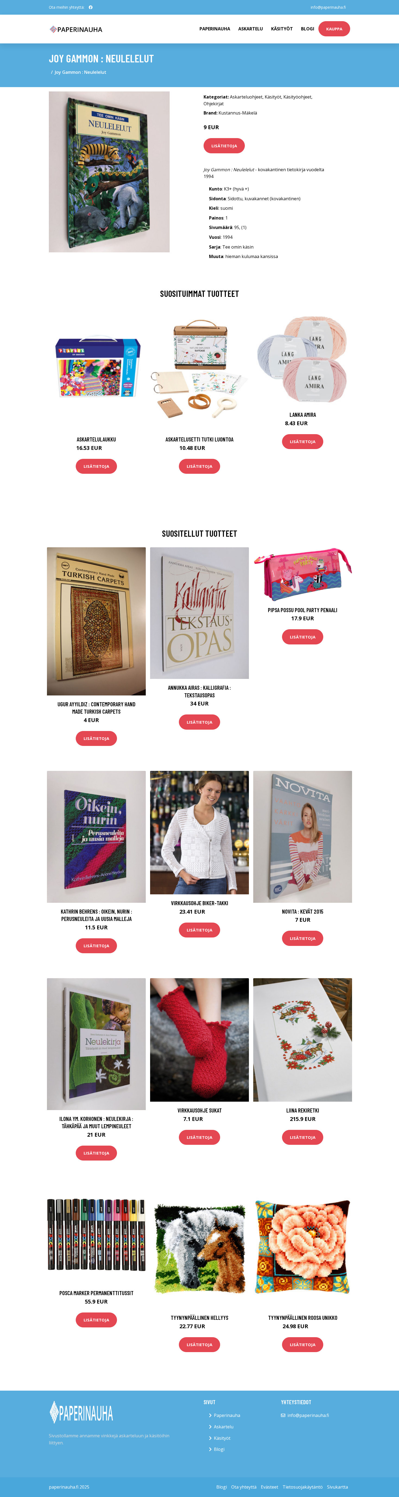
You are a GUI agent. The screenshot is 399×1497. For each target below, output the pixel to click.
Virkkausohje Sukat (200, 1110)
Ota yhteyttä (243, 1487)
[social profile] (91, 7)
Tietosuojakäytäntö (303, 1487)
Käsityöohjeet (297, 97)
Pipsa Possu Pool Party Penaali (302, 609)
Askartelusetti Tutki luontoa (199, 439)
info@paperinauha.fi (328, 7)
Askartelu (250, 29)
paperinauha (214, 29)
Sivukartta (337, 1487)
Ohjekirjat (214, 104)
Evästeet (269, 1487)
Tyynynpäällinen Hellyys (199, 1317)
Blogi (307, 29)
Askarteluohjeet (246, 97)
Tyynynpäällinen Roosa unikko (302, 1317)
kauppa (334, 28)
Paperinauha (227, 1415)
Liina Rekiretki (302, 1110)
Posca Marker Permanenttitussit (96, 1292)
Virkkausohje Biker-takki (199, 903)
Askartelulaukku (96, 439)
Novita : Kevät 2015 (302, 911)
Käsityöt (282, 29)
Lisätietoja (224, 145)
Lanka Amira (303, 414)
